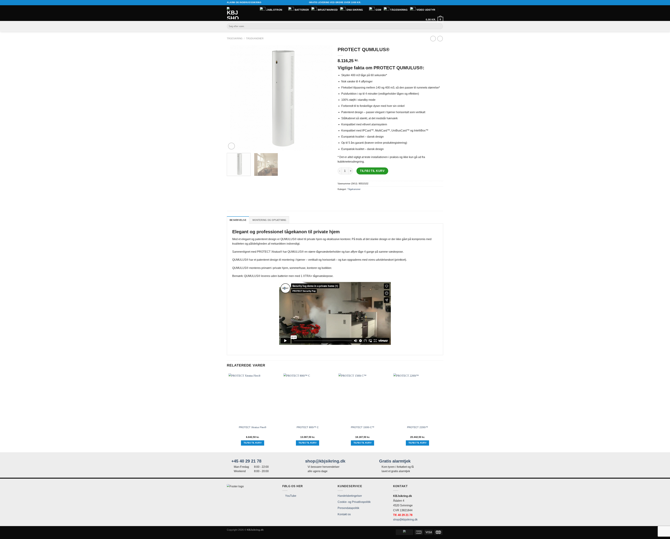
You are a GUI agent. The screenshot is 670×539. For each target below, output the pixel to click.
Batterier (302, 9)
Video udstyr (425, 9)
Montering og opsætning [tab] (269, 220)
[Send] (439, 26)
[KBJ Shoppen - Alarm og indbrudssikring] (233, 13)
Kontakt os (344, 514)
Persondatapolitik (348, 508)
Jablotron (274, 9)
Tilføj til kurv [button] (253, 443)
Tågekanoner (254, 38)
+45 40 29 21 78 (245, 461)
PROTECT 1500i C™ (362, 427)
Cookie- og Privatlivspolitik (354, 501)
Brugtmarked (328, 9)
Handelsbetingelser (350, 495)
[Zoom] (231, 146)
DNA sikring (355, 9)
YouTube (290, 495)
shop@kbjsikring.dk (324, 461)
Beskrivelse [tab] (238, 220)
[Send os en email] (441, 2)
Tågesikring (399, 9)
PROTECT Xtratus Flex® (252, 427)
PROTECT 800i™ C (308, 427)
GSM (378, 9)
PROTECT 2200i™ (417, 427)
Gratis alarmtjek (394, 461)
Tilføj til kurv (372, 170)
